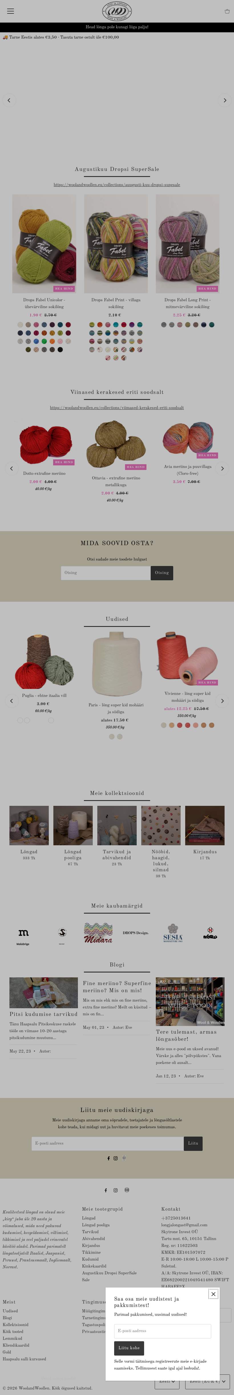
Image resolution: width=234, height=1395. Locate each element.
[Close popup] (213, 1294)
